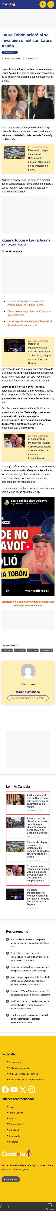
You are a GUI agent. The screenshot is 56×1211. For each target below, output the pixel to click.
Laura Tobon (32, 650)
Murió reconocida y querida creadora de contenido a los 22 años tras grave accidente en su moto (29, 1005)
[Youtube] (14, 1089)
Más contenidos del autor (28, 698)
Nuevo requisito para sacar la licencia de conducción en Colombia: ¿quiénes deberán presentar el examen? (30, 981)
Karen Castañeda (12, 58)
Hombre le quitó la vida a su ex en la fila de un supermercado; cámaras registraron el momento (29, 1019)
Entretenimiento (9, 52)
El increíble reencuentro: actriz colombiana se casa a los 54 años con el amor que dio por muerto (30, 957)
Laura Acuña (19, 650)
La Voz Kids (7, 650)
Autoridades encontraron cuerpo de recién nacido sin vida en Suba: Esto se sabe (29, 943)
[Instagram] (31, 1089)
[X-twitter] (23, 1089)
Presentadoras (46, 650)
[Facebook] (5, 1089)
